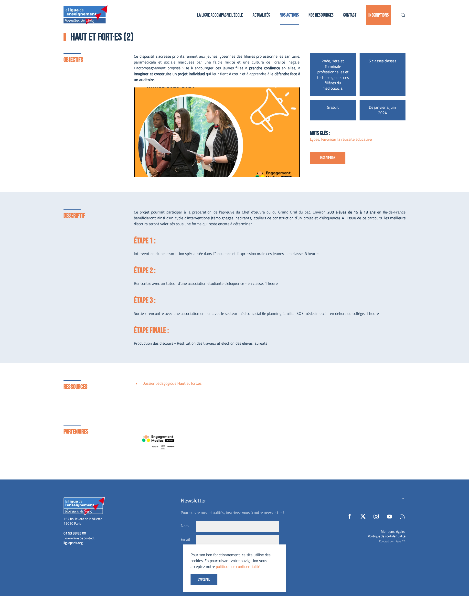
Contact (349, 15)
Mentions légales (393, 531)
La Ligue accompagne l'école (220, 15)
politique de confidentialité (238, 566)
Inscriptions (378, 15)
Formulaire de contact (79, 538)
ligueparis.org (73, 542)
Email (185, 539)
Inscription (327, 158)
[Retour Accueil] (85, 15)
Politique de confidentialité (386, 536)
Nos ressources (321, 15)
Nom (185, 526)
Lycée (314, 139)
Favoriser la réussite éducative (346, 139)
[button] (403, 15)
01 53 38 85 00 (75, 533)
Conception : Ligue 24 (392, 541)
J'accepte (204, 579)
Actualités (261, 15)
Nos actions (289, 15)
